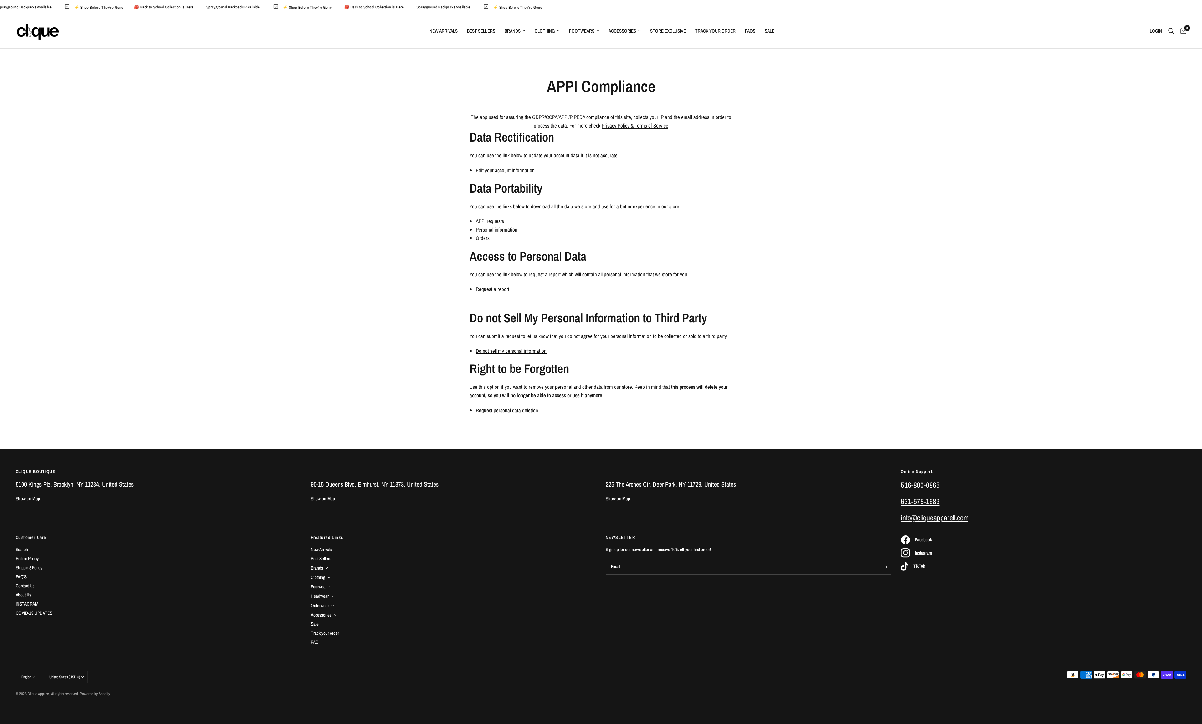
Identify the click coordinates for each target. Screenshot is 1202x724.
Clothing (545, 31)
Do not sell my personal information (511, 351)
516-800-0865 (920, 485)
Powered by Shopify (95, 693)
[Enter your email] (885, 567)
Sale (769, 31)
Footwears (581, 31)
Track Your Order (715, 31)
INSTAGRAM (27, 604)
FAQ (315, 642)
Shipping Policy (29, 567)
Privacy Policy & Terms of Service (635, 125)
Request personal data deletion (507, 410)
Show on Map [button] (28, 498)
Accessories (622, 31)
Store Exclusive (668, 31)
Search (22, 549)
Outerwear (320, 605)
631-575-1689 (920, 501)
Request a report (492, 289)
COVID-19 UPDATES (34, 613)
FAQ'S (21, 576)
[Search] (1171, 31)
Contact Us (25, 585)
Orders (483, 238)
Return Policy (27, 558)
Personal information (496, 229)
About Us (23, 594)
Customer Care (31, 537)
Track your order (325, 633)
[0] (1181, 31)
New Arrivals (443, 31)
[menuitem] (443, 31)
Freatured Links (327, 537)
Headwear (320, 596)
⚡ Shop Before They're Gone (109, 7)
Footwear (319, 586)
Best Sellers (481, 31)
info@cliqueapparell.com (934, 518)
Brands (513, 31)
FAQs (750, 31)
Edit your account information (505, 170)
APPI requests (490, 221)
